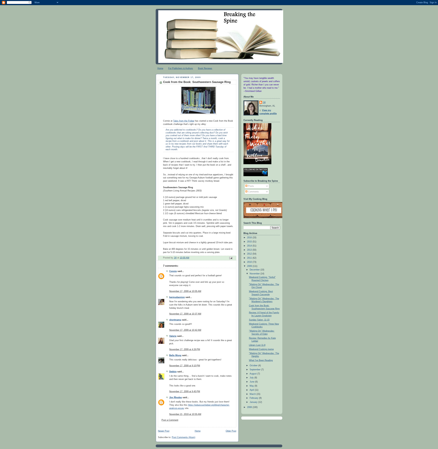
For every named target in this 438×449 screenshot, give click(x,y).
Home (160, 68)
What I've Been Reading (261, 360)
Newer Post (163, 431)
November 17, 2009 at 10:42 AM (185, 330)
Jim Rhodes (175, 397)
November (255, 273)
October (254, 365)
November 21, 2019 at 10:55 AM (185, 414)
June (252, 382)
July (252, 377)
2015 (250, 241)
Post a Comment (170, 420)
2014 (250, 246)
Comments (253, 192)
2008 (250, 407)
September (255, 369)
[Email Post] (231, 258)
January (254, 402)
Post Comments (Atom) (183, 437)
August (253, 374)
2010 (250, 262)
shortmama (175, 320)
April (252, 390)
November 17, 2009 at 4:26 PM (184, 349)
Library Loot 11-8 (257, 345)
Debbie (173, 371)
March (253, 394)
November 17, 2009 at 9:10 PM (184, 366)
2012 (250, 254)
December (255, 270)
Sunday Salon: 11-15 (259, 320)
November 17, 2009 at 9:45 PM (184, 391)
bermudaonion (177, 297)
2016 (250, 237)
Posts (250, 186)
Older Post (231, 431)
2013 (250, 250)
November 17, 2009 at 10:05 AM (185, 291)
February (254, 398)
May (252, 386)
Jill (264, 102)
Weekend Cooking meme (261, 349)
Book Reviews (205, 68)
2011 (250, 258)
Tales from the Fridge (183, 121)
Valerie (172, 336)
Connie (173, 271)
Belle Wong (175, 355)
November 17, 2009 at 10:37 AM (185, 314)
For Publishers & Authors (180, 68)
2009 (250, 266)
